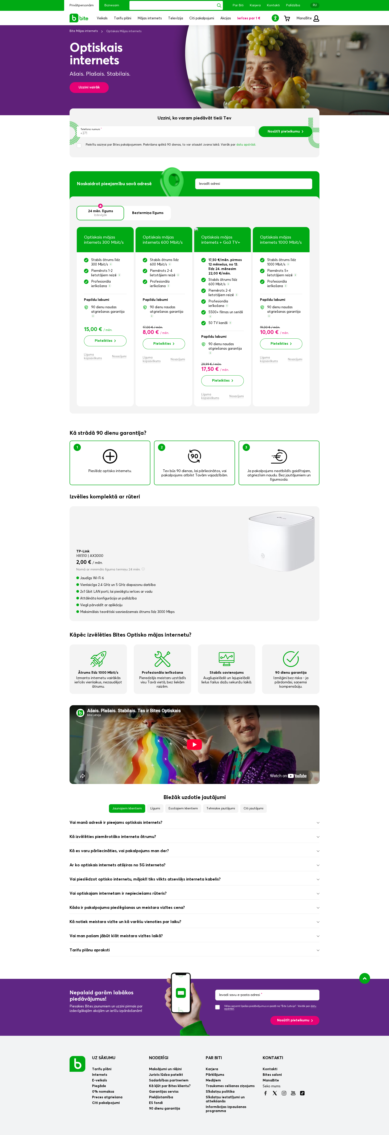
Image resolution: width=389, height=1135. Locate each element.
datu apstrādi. (246, 144)
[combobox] (253, 183)
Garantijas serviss (164, 1091)
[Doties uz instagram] (284, 1093)
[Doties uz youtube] (293, 1093)
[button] (276, 18)
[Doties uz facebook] (265, 1093)
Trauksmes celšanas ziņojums (230, 1086)
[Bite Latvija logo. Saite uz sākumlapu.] (79, 18)
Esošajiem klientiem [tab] (183, 808)
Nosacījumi (119, 356)
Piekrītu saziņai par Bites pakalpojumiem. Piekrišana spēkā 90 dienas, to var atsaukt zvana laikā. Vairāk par (171, 144)
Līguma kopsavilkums (93, 356)
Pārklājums (215, 1074)
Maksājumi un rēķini (165, 1069)
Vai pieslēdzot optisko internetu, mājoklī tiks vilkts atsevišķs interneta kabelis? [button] (145, 879)
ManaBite (304, 18)
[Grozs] (286, 18)
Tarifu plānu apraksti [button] (90, 950)
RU (315, 5)
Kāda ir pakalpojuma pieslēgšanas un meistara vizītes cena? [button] (127, 908)
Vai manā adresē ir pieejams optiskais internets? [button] (116, 823)
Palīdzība (293, 5)
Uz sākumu (103, 1058)
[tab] (194, 822)
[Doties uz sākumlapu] (77, 1063)
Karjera (255, 5)
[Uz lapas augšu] (364, 978)
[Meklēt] (219, 5)
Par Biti (238, 5)
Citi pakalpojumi (106, 1103)
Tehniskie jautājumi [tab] (220, 808)
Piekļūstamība (161, 1097)
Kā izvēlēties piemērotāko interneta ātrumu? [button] (113, 837)
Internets (99, 1074)
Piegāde (99, 1086)
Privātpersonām (82, 5)
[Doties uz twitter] (275, 1093)
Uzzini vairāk (89, 87)
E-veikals (99, 1080)
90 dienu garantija (164, 1108)
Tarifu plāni (101, 1069)
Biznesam (111, 5)
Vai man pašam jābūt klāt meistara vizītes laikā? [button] (116, 936)
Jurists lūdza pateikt (166, 1074)
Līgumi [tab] (155, 808)
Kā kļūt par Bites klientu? (170, 1086)
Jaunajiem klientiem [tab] (127, 808)
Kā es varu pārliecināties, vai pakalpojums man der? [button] (119, 851)
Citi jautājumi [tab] (253, 808)
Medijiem (213, 1080)
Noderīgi (158, 1058)
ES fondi (156, 1103)
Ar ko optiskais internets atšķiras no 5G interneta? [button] (117, 865)
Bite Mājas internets (84, 31)
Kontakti (273, 5)
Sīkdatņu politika (220, 1091)
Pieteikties (103, 340)
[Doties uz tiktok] (302, 1093)
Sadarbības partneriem (168, 1080)
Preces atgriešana (107, 1097)
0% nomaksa (103, 1091)
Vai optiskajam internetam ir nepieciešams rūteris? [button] (118, 894)
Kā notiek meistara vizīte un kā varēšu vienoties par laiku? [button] (125, 922)
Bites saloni (272, 1074)
